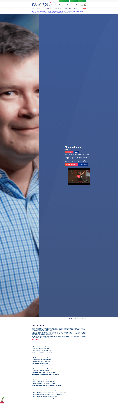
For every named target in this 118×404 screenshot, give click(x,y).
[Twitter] (80, 318)
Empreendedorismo (51, 12)
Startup (49, 11)
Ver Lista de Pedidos (84, 164)
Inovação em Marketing (70, 11)
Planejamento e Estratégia (56, 11)
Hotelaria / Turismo (40, 12)
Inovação (34, 12)
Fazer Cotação (68, 152)
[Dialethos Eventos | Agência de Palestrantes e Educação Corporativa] (41, 4)
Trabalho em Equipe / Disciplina (41, 11)
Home (34, 11)
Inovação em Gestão (79, 11)
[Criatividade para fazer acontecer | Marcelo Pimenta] (79, 176)
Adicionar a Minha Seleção (71, 164)
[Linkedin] (83, 318)
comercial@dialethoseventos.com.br (39, 0)
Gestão (46, 12)
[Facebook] (78, 318)
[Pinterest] (85, 318)
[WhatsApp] (75, 318)
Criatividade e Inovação (60, 12)
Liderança (63, 11)
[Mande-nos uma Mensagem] (2, 400)
